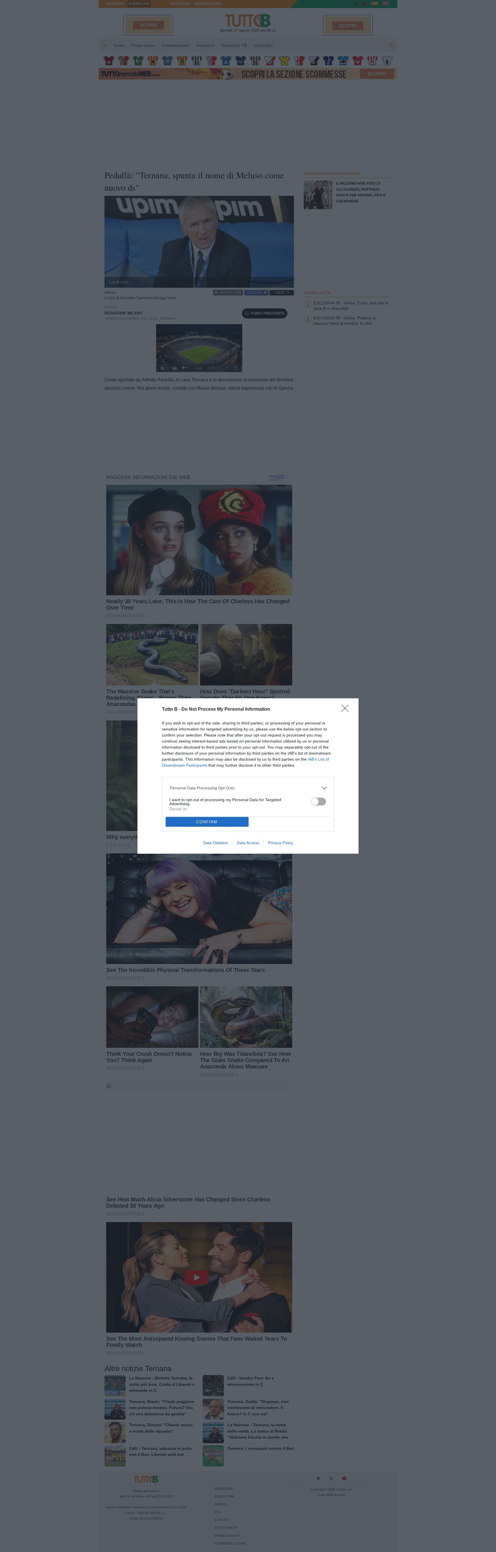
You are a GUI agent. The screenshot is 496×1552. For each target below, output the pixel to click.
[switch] (318, 801)
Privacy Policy (280, 842)
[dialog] (248, 776)
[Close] (346, 710)
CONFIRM (207, 822)
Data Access (248, 842)
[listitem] (248, 788)
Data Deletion (215, 842)
